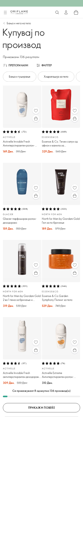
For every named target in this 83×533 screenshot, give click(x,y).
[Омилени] (35, 110)
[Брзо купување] (35, 118)
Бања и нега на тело (19, 23)
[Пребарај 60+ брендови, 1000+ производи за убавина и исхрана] (57, 12)
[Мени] (5, 12)
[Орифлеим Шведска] (19, 12)
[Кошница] (76, 12)
